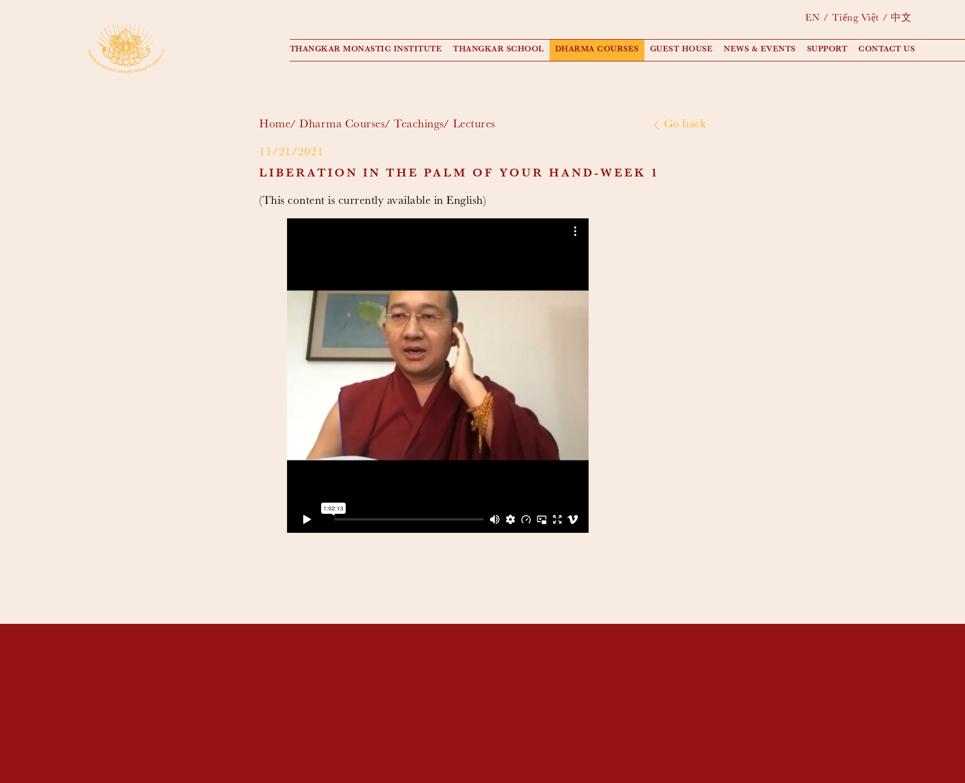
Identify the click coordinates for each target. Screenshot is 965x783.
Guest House (681, 50)
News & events (760, 50)
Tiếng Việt (855, 19)
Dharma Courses (597, 50)
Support (827, 50)
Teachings (419, 125)
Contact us (886, 50)
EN (812, 19)
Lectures (474, 125)
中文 (901, 19)
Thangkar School (498, 50)
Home (274, 125)
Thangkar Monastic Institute (366, 50)
